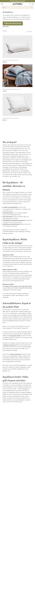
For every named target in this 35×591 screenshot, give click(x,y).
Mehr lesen (6, 26)
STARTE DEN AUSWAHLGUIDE (12, 23)
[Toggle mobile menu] (2, 4)
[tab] (16, 56)
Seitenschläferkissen (15, 354)
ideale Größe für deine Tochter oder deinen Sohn (18, 286)
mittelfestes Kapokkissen (9, 345)
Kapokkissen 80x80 (15, 335)
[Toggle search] (5, 4)
